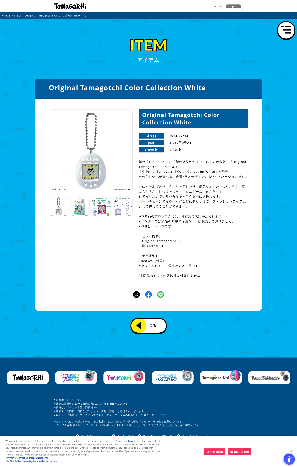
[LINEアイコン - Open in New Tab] (160, 294)
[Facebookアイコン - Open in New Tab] (148, 294)
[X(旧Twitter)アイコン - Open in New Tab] (136, 294)
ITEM (17, 15)
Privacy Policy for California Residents (27, 457)
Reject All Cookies (239, 451)
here (131, 441)
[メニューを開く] (286, 30)
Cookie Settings (214, 451)
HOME (6, 15)
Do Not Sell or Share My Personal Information (31, 461)
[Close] (291, 451)
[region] (148, 451)
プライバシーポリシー (166, 425)
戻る (153, 325)
